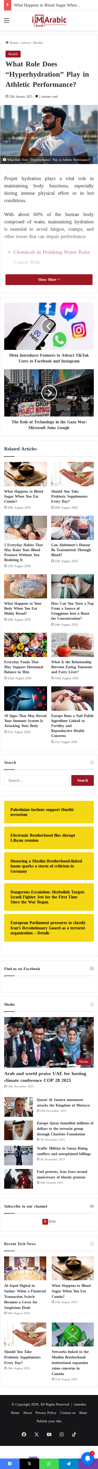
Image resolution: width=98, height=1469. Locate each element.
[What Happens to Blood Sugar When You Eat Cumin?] (25, 474)
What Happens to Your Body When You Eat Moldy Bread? (23, 608)
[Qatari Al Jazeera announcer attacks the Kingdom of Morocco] (18, 1107)
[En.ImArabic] (49, 20)
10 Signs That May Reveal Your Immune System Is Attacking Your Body (25, 720)
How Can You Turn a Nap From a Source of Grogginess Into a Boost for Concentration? (72, 611)
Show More (48, 279)
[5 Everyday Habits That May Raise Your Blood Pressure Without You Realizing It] (25, 528)
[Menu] (6, 22)
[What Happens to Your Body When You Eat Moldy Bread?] (25, 586)
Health (38, 42)
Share (83, 1412)
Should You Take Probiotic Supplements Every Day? (69, 496)
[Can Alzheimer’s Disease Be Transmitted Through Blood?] (72, 528)
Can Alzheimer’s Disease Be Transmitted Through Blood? (71, 550)
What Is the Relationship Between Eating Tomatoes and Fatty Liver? (71, 667)
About (27, 1412)
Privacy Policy (46, 1412)
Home (13, 42)
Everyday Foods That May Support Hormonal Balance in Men (23, 667)
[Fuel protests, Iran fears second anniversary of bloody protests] (18, 1179)
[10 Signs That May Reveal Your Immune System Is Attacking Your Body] (25, 698)
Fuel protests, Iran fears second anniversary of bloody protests (62, 1174)
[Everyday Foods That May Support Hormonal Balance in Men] (25, 645)
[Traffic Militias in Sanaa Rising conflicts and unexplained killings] (18, 1155)
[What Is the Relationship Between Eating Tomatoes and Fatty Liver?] (72, 645)
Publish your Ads (49, 1421)
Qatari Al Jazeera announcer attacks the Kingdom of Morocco (63, 1102)
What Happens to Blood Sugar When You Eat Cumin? (23, 496)
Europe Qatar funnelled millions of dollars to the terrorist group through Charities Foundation (65, 1129)
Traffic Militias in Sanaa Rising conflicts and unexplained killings (64, 1151)
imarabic (80, 1404)
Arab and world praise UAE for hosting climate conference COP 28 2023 (45, 1076)
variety (26, 42)
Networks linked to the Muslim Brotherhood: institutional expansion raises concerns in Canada (70, 1362)
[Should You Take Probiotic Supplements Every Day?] (72, 474)
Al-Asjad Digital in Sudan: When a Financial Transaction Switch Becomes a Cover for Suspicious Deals (25, 1296)
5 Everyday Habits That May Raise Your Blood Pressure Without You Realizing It (23, 552)
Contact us (68, 1412)
